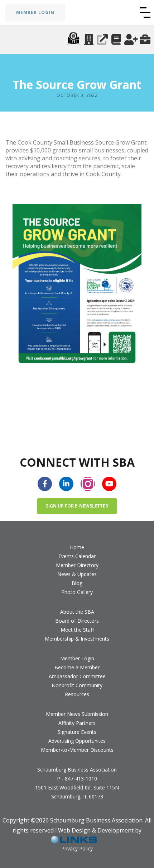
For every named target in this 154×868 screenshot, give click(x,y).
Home (77, 547)
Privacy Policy (77, 848)
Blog (77, 583)
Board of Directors (77, 620)
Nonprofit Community (77, 685)
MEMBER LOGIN (35, 12)
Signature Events (77, 731)
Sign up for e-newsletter (77, 506)
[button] (145, 12)
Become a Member (77, 667)
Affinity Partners (77, 723)
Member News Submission (77, 714)
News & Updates (77, 574)
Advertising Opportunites (77, 740)
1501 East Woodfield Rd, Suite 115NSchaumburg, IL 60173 (77, 792)
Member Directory (77, 565)
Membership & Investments (77, 638)
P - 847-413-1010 (77, 778)
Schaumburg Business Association (77, 769)
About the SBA (77, 611)
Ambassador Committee (77, 676)
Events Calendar (77, 556)
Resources (77, 694)
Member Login (77, 658)
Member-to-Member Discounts (77, 749)
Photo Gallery (77, 592)
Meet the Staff (77, 629)
